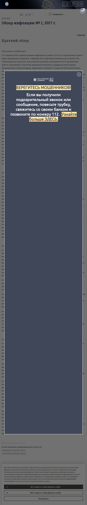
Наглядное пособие (82, 11)
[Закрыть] (79, 74)
